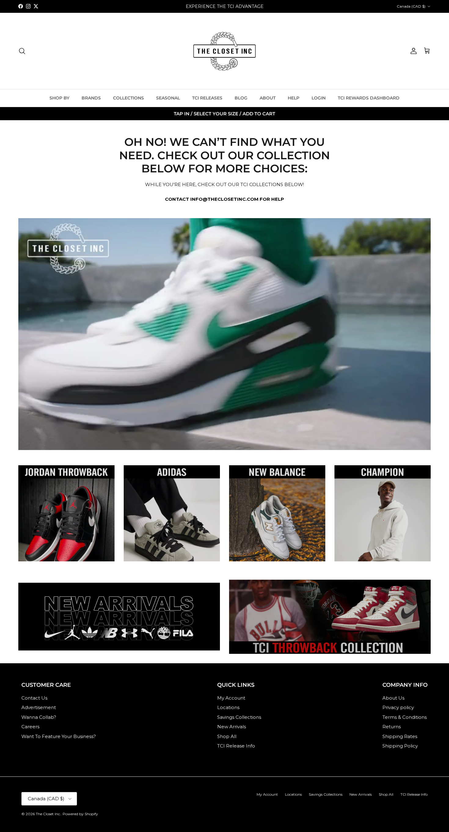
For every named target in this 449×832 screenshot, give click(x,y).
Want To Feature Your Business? (58, 736)
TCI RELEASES (207, 98)
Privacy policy (398, 707)
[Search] (22, 51)
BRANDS (91, 98)
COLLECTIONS (128, 98)
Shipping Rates (399, 736)
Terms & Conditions (404, 717)
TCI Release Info (236, 746)
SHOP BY (59, 98)
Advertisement (38, 707)
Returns (391, 726)
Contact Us (34, 698)
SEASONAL (168, 98)
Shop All (226, 736)
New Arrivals (231, 726)
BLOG (241, 98)
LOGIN (319, 98)
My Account (231, 698)
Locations (228, 707)
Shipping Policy (400, 746)
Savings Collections (239, 717)
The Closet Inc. (48, 814)
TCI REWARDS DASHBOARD (369, 98)
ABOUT (268, 98)
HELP (293, 98)
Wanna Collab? (38, 717)
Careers (30, 726)
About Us (393, 698)
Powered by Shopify (80, 814)
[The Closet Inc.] (224, 51)
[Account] (412, 51)
